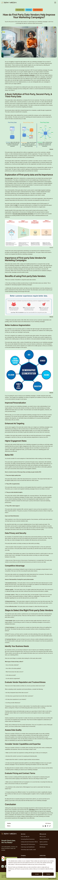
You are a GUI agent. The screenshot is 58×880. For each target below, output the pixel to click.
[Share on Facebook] (48, 826)
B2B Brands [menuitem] (42, 847)
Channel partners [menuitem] (44, 844)
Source (51, 149)
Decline (48, 874)
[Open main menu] (55, 2)
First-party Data (20, 9)
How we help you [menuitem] (25, 836)
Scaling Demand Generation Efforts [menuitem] (29, 841)
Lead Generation (38, 9)
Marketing (28, 9)
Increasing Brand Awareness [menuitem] (28, 839)
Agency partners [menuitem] (44, 841)
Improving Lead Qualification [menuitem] (28, 847)
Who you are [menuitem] (43, 836)
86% (16, 205)
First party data (9, 178)
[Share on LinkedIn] (43, 826)
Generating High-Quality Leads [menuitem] (28, 849)
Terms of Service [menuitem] (52, 878)
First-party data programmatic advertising (22, 213)
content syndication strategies (27, 75)
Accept (37, 874)
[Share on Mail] (45, 826)
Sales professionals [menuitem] (44, 839)
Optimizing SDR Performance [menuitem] (28, 844)
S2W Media (32, 809)
